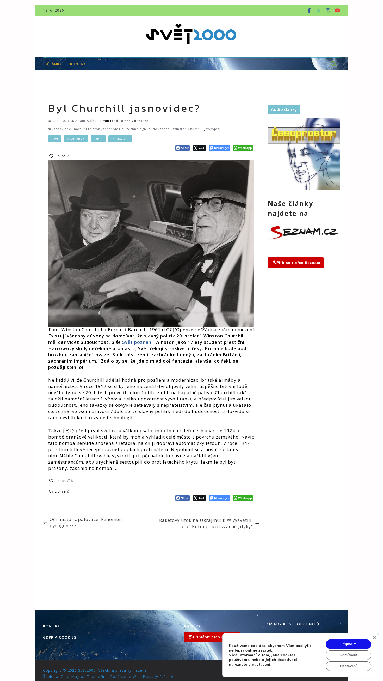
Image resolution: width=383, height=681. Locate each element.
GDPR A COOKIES (59, 637)
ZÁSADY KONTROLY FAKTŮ (292, 623)
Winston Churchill (188, 129)
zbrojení (213, 129)
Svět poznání (137, 342)
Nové (54, 139)
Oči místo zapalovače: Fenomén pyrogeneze (86, 522)
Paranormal (76, 139)
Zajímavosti (120, 139)
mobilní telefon (87, 129)
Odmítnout (348, 655)
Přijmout (348, 644)
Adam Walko (86, 121)
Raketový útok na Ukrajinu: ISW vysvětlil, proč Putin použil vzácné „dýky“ (206, 523)
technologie (113, 129)
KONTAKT (79, 64)
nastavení (261, 664)
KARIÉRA (192, 626)
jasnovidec (61, 129)
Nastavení (348, 666)
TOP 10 (98, 139)
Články (54, 64)
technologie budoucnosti (148, 129)
